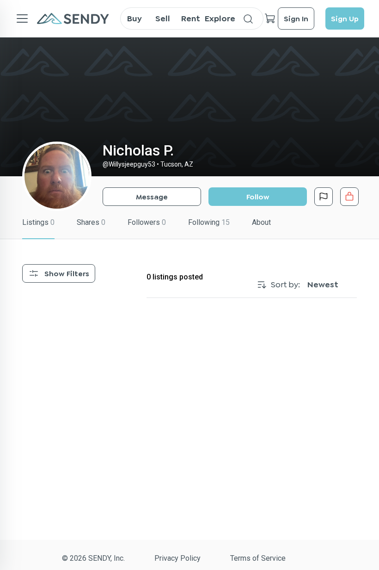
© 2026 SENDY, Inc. (93, 558)
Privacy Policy (177, 558)
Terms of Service (258, 558)
